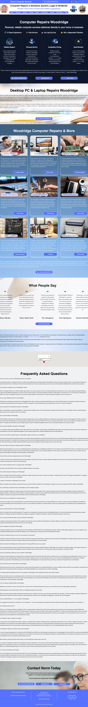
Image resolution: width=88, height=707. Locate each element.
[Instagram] (74, 2)
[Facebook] (71, 2)
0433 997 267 (73, 692)
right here (78, 61)
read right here (55, 8)
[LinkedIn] (77, 2)
